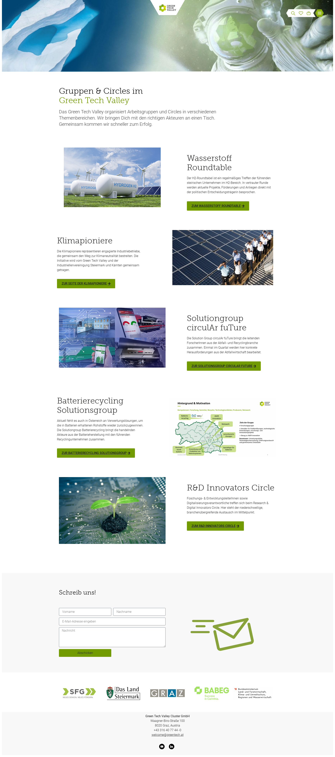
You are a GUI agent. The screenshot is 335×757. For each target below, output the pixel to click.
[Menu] (319, 13)
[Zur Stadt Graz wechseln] (167, 693)
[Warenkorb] (309, 12)
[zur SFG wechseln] (79, 693)
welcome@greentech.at (168, 735)
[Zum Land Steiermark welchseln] (123, 693)
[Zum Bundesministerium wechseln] (253, 693)
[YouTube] (163, 746)
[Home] (167, 8)
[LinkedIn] (172, 746)
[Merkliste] (301, 12)
